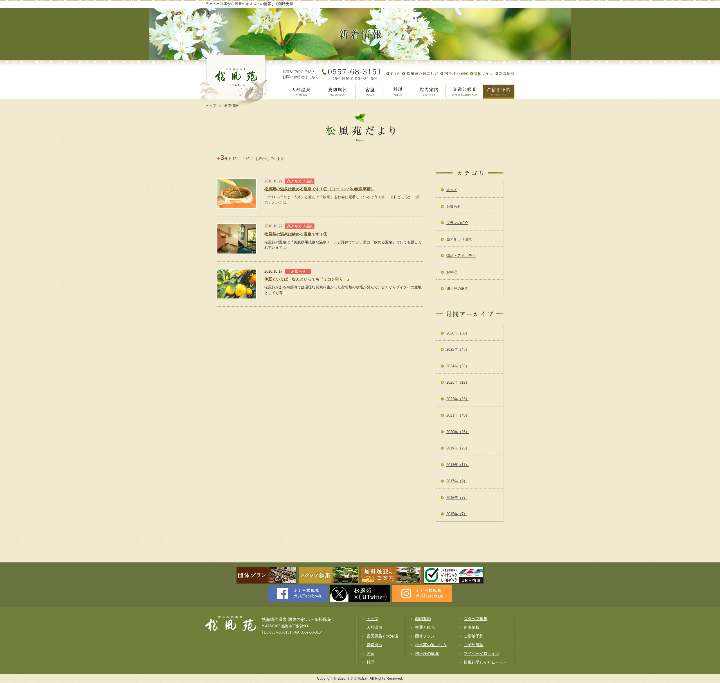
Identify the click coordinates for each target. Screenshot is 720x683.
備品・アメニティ (461, 256)
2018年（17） (457, 465)
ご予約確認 (473, 645)
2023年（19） (457, 382)
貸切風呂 (374, 645)
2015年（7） (456, 514)
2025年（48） (457, 349)
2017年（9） (456, 481)
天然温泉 (374, 627)
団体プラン (425, 636)
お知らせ (453, 206)
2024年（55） (457, 366)
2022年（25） (457, 399)
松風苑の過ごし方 (431, 645)
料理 (370, 662)
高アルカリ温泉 (459, 239)
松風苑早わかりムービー (485, 662)
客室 (370, 653)
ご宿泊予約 (473, 636)
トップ (372, 618)
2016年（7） (456, 498)
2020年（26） (457, 432)
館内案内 (423, 618)
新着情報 (472, 627)
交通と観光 (425, 627)
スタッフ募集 (475, 618)
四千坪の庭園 (457, 288)
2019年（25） (457, 448)
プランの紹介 (457, 223)
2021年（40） (457, 415)
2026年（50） (457, 333)
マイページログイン (481, 653)
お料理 (451, 272)
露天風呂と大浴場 (382, 636)
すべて (451, 190)
